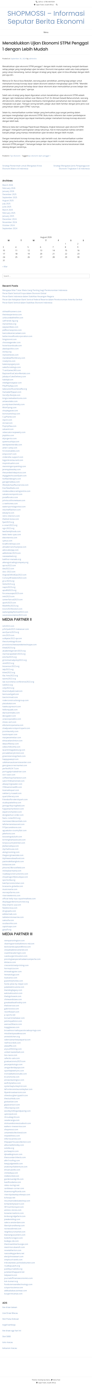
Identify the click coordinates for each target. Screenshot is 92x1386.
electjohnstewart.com (13, 1256)
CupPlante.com (9, 416)
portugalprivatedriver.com (14, 771)
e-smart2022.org (9, 525)
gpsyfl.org (6, 929)
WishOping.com (9, 407)
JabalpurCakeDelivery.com (14, 376)
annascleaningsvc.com (14, 1080)
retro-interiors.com (11, 516)
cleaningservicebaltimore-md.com (19, 943)
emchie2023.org (9, 657)
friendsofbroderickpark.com (15, 799)
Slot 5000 (6, 1336)
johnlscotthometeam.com (13, 500)
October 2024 (8, 225)
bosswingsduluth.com (12, 836)
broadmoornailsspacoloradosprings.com (22, 1030)
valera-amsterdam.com (14, 1222)
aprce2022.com (9, 565)
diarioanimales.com (11, 712)
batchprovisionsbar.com (13, 883)
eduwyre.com (8, 512)
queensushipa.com (10, 441)
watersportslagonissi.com (14, 506)
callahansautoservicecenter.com (16, 762)
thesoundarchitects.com (15, 1157)
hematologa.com (11, 974)
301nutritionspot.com (14, 1207)
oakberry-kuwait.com (11, 793)
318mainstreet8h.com (12, 787)
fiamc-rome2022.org (11, 818)
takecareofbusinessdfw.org (14, 389)
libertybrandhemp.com (14, 1225)
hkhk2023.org (8, 584)
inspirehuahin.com (10, 463)
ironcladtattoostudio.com (15, 1073)
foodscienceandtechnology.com (18, 1284)
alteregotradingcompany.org (15, 562)
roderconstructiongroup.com (15, 700)
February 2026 (8, 188)
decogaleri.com (9, 716)
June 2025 (6, 206)
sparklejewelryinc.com (14, 1070)
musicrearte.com (9, 889)
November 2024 (9, 222)
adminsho (33, 58)
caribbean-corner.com (14, 1188)
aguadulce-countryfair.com (14, 830)
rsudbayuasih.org (12, 1265)
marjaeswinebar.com (11, 737)
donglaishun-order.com (12, 815)
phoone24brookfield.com (13, 867)
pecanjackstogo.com (13, 1064)
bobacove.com (8, 864)
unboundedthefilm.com (12, 317)
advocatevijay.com (10, 550)
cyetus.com (7, 540)
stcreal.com (7, 423)
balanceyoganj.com (11, 364)
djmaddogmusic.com (13, 1154)
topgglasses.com (11, 1027)
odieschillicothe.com (11, 746)
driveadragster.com (13, 971)
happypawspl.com (10, 759)
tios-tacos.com (10, 1055)
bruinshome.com (11, 1077)
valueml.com (7, 429)
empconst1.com (9, 454)
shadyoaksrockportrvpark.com (16, 728)
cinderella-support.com (12, 457)
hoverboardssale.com (12, 345)
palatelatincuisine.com (14, 987)
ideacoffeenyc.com (10, 743)
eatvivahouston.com (13, 993)
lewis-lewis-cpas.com (11, 534)
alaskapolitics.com (10, 348)
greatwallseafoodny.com (15, 1002)
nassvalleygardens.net (14, 1253)
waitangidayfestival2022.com (15, 612)
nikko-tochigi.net (11, 1185)
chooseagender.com (11, 342)
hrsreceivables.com (11, 451)
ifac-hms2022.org (10, 675)
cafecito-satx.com (12, 1058)
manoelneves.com (10, 354)
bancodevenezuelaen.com (14, 333)
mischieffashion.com (11, 509)
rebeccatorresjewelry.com (13, 432)
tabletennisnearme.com (13, 917)
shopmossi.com (11, 1129)
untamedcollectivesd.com (15, 1132)
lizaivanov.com (10, 977)
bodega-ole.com (11, 1241)
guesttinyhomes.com (13, 980)
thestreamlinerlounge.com (16, 1244)
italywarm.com (10, 1275)
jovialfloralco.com (10, 497)
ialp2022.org (8, 669)
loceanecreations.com (14, 1213)
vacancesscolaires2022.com (14, 615)
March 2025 (7, 210)
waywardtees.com (10, 327)
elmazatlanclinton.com (12, 740)
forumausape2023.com (12, 593)
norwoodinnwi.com (12, 1228)
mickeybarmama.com (11, 870)
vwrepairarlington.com (14, 940)
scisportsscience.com (13, 1287)
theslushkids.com (12, 1098)
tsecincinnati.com (10, 697)
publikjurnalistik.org (13, 1269)
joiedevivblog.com (12, 1219)
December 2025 (9, 194)
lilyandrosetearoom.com (15, 1092)
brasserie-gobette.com (12, 886)
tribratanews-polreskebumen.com (19, 1262)
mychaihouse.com (10, 849)
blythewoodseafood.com (13, 858)
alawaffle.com (10, 1046)
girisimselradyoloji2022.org (14, 660)
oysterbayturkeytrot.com (15, 1086)
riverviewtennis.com (11, 895)
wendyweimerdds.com (12, 444)
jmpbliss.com (8, 435)
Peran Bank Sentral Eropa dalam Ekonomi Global (24, 293)
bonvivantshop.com (11, 413)
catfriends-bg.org (10, 320)
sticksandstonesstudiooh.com (17, 1123)
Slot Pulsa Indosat (10, 1319)
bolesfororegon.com (13, 1238)
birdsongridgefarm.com (14, 1216)
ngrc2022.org (8, 528)
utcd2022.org (8, 663)
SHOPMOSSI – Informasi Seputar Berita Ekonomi (46, 17)
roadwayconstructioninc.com (15, 873)
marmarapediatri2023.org (14, 654)
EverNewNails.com (10, 488)
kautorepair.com (9, 734)
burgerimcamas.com (13, 1293)
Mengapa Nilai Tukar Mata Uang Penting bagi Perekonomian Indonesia (34, 290)
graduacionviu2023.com (14, 1061)
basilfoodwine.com (12, 1182)
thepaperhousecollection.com (17, 1142)
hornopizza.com (11, 968)
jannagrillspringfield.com (13, 805)
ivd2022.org (7, 685)
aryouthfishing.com (13, 1049)
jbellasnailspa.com (10, 846)
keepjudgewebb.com (13, 1163)
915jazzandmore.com (11, 827)
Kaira (48, 1380)
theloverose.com (11, 1005)
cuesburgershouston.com (15, 956)
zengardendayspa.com (14, 1067)
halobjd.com (7, 379)
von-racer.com (8, 774)
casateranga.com (11, 1120)
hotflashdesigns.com (11, 478)
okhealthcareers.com (11, 311)
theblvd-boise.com (10, 519)
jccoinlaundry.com (10, 731)
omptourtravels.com (13, 1259)
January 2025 (8, 216)
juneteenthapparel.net (14, 1272)
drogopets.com (9, 911)
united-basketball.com (14, 1052)
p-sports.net (9, 1015)
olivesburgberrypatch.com (16, 1095)
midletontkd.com (11, 1176)
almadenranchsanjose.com (14, 547)
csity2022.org (8, 688)
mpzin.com (7, 420)
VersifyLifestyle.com (11, 395)
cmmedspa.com (11, 1173)
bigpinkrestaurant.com (12, 460)
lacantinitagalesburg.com (13, 750)
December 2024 (9, 219)
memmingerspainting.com (14, 466)
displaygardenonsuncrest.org (15, 901)
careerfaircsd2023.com (12, 599)
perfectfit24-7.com (10, 768)
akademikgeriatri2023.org (14, 650)
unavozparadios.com (11, 719)
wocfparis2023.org (10, 632)
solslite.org (9, 1148)
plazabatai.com (9, 703)
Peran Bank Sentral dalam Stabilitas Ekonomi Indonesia (27, 302)
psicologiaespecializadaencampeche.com (22, 959)
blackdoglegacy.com (13, 990)
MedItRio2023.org (10, 605)
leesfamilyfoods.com (11, 531)
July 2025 (6, 203)
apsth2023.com (9, 602)
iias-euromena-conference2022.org (18, 681)
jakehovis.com (8, 833)
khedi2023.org (8, 647)
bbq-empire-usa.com (11, 904)
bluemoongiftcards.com (14, 1191)
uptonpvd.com (10, 1114)
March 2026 (7, 185)
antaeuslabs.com (9, 401)
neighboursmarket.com (14, 1231)
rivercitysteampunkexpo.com (17, 1194)
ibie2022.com (8, 568)
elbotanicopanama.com (12, 725)
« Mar (5, 266)
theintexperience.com (12, 314)
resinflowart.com (11, 1011)
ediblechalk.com (9, 914)
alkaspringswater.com (12, 784)
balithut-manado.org (11, 559)
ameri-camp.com (9, 447)
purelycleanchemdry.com (13, 404)
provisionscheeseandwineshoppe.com (19, 644)
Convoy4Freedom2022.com (14, 578)
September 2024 (9, 228)
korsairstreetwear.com (14, 1018)
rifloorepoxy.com (11, 1107)
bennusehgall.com (10, 694)
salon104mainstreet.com (13, 781)
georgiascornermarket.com (14, 765)
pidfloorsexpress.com (12, 330)
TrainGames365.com (11, 370)
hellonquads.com (9, 709)
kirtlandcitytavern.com (14, 1204)
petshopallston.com (13, 1021)
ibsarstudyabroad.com (12, 691)
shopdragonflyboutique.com (15, 877)
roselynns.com (8, 361)
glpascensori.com (12, 1104)
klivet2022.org (8, 672)
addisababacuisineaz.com (15, 1290)
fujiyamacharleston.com (13, 808)
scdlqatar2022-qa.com (12, 638)
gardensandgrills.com (13, 1179)
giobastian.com (11, 1101)
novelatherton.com (12, 1250)
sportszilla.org (8, 880)
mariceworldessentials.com (14, 821)
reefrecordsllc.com (12, 1042)
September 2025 (9, 197)
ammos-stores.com (12, 1210)
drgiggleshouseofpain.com (14, 475)
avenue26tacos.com (13, 1024)
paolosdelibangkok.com (13, 861)
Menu (46, 32)
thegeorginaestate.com (12, 855)
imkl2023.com (8, 596)
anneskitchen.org (12, 1036)
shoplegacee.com (10, 410)
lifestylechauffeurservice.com (15, 485)
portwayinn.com (11, 1151)
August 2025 (8, 200)
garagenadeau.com (11, 482)
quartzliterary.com (10, 796)
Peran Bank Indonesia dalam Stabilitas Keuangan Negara (28, 296)
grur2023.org (8, 581)
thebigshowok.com (12, 996)
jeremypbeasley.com (11, 469)
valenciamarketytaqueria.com (17, 1039)
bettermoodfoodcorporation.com (17, 336)
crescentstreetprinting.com (16, 965)
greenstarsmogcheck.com (14, 756)
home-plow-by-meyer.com (16, 984)
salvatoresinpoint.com (12, 494)
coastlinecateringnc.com (15, 953)
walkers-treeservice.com (15, 1126)
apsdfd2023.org (9, 590)
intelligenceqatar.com (12, 382)
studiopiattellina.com (11, 802)
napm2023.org (8, 587)
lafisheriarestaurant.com (13, 824)
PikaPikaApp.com (10, 385)
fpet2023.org (8, 522)
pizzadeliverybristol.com (13, 753)
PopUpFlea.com (9, 426)
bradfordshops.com (11, 543)
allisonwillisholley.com (14, 1145)
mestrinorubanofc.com (14, 1247)
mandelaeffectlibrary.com (13, 358)
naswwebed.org (9, 556)
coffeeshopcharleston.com (14, 777)
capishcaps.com (9, 926)
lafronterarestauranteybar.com (18, 1089)
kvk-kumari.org (11, 1281)
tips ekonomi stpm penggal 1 (39, 156)
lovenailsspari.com (10, 790)
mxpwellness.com (12, 1135)
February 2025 (8, 213)
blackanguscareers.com (14, 1234)
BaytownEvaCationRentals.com (16, 373)
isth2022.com (8, 626)
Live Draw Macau (10, 1313)
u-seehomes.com (10, 503)
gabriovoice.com (11, 1008)
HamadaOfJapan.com (11, 392)
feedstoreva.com (9, 908)
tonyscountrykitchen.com (13, 843)
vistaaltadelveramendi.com (16, 950)
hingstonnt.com (9, 339)
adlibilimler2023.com (11, 553)
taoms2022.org (9, 678)
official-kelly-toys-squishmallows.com (19, 898)
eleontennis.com (9, 537)
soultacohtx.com (9, 923)
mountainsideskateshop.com (17, 1200)
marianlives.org (9, 324)
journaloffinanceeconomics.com (18, 1278)
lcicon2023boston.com (12, 609)
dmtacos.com (10, 962)
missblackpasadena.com (15, 1033)
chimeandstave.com (13, 999)
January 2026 (8, 191)
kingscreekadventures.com (14, 398)
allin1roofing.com (12, 1160)
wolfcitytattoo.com (12, 1083)
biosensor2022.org (10, 666)
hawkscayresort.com (11, 706)
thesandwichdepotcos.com (14, 472)
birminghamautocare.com (14, 839)
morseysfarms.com (10, 892)
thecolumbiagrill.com (11, 641)
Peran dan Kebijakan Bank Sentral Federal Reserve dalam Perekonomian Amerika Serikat (42, 299)
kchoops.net (9, 1197)
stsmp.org (7, 351)
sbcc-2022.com (8, 571)
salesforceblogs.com (11, 367)
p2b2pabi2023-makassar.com (15, 629)
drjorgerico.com (9, 438)
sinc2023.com (8, 635)
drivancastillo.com (12, 1169)
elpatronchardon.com (12, 812)
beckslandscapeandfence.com (17, 946)
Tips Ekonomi (15, 156)
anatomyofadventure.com (15, 1166)
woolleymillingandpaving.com (17, 1111)
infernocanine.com (12, 1138)
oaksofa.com (8, 920)
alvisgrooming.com (10, 852)
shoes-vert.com (9, 722)
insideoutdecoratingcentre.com (16, 491)
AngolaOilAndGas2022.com (14, 574)
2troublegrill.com (12, 1117)
